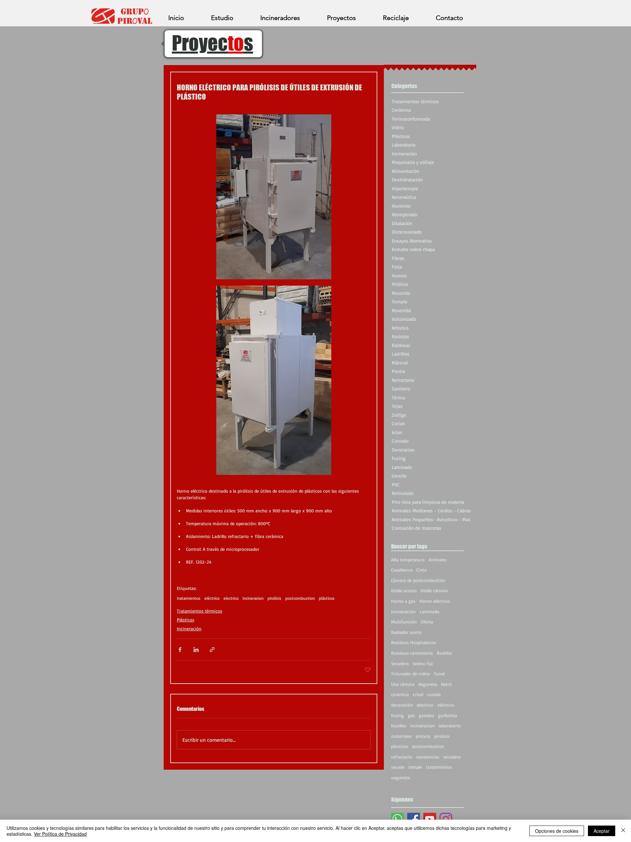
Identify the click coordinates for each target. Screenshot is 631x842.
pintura (423, 736)
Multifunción (404, 621)
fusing (397, 715)
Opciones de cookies (556, 831)
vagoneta (400, 777)
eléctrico (212, 598)
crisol (418, 694)
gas (411, 715)
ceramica (400, 694)
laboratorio (450, 725)
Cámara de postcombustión (418, 580)
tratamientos (188, 598)
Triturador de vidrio (410, 673)
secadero (452, 757)
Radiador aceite (406, 632)
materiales (401, 736)
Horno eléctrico (434, 601)
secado (398, 767)
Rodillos (444, 653)
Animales (438, 559)
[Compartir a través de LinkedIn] (196, 649)
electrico (231, 598)
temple (415, 767)
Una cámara (402, 684)
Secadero (400, 663)
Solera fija (423, 663)
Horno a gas (403, 601)
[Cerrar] (623, 831)
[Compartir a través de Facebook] (180, 649)
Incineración (189, 628)
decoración (402, 705)
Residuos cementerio (412, 653)
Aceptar (602, 831)
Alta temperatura (408, 559)
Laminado (429, 611)
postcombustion (300, 598)
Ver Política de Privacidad (60, 833)
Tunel (439, 673)
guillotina (447, 715)
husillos (398, 725)
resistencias (427, 757)
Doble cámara (434, 590)
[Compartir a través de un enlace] (212, 649)
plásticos (327, 598)
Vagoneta (427, 684)
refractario (401, 757)
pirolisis (274, 598)
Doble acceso (404, 590)
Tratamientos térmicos (199, 611)
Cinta (421, 570)
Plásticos (185, 619)
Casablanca (401, 570)
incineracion (253, 598)
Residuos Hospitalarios (413, 642)
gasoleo (426, 715)
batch (446, 684)
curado (434, 694)
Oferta (427, 621)
